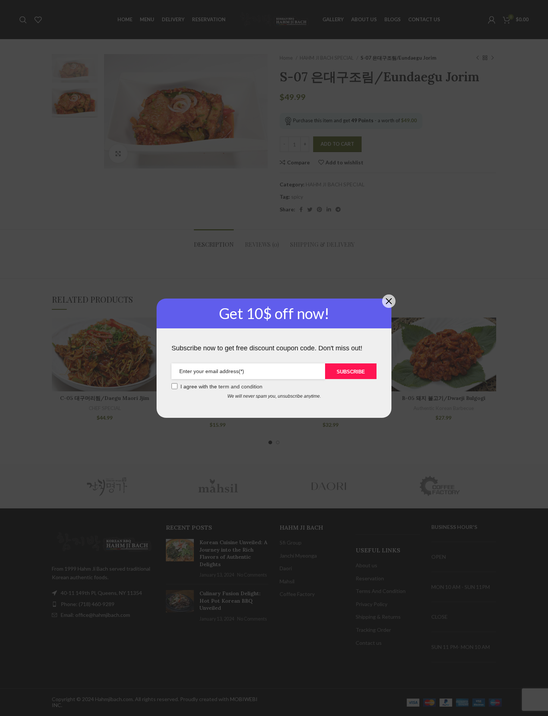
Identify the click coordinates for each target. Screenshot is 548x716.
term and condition (240, 386)
